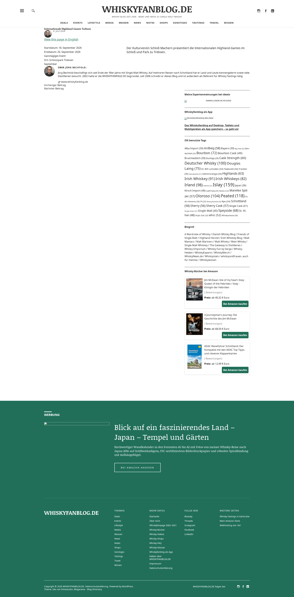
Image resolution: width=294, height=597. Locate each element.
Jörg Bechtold (75, 67)
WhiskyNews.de (194, 256)
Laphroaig (212, 191)
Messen (124, 22)
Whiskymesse (230, 215)
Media (109, 22)
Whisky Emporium (195, 249)
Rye (226, 201)
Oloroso (207, 195)
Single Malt (208, 210)
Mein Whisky (238, 241)
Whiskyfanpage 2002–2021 (163, 525)
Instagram (190, 525)
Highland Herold (209, 238)
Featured (231, 168)
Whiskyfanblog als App (161, 551)
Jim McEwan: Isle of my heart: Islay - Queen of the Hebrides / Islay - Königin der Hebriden (224, 283)
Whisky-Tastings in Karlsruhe (234, 516)
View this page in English (61, 39)
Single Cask (238, 206)
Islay (223, 185)
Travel (214, 22)
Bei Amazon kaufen (235, 304)
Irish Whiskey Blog (231, 238)
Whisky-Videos (156, 534)
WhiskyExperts (203, 252)
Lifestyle (94, 22)
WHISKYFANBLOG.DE (147, 8)
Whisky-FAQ (155, 543)
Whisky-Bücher (157, 529)
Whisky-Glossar (157, 547)
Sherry (197, 206)
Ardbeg (212, 148)
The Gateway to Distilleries (225, 245)
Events (78, 22)
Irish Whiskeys (231, 178)
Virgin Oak (201, 215)
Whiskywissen (208, 260)
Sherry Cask (217, 206)
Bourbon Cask (230, 153)
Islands (207, 186)
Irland (194, 184)
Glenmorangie (212, 173)
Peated (233, 196)
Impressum (155, 563)
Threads (189, 520)
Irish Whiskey (200, 178)
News (137, 22)
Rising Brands (214, 201)
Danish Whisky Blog (224, 234)
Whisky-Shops (156, 538)
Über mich (154, 520)
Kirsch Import (195, 190)
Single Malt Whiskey (196, 245)
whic (215, 215)
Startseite (154, 516)
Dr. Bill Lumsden (212, 168)
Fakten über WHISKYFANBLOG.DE (160, 558)
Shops (164, 22)
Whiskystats (212, 256)
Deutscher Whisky (205, 163)
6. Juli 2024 (59, 31)
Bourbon (206, 153)
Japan (240, 185)
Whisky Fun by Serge (220, 249)
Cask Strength (232, 158)
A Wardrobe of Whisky (197, 234)
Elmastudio (67, 589)
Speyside (228, 210)
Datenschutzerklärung (160, 568)
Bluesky (188, 516)
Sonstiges (180, 22)
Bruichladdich (195, 158)
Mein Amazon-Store (230, 520)
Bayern (227, 148)
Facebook (189, 529)
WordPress (127, 586)
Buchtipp (212, 158)
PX (203, 201)
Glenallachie (195, 174)
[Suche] (33, 10)
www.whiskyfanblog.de (74, 81)
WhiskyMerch (222, 252)
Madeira (224, 191)
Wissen (229, 22)
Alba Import (194, 148)
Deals (64, 22)
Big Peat (240, 148)
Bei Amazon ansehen (137, 467)
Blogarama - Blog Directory (88, 589)
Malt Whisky (222, 241)
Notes (150, 22)
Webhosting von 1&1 (230, 525)
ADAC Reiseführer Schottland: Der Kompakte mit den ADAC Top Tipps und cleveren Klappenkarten (224, 349)
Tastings (198, 22)
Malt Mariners (204, 241)
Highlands (233, 173)
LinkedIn (189, 534)
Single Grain (191, 211)
